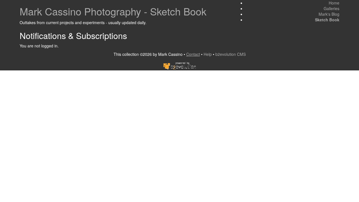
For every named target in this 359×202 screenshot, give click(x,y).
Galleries (331, 8)
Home (334, 3)
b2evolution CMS (230, 54)
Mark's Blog (329, 14)
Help (208, 54)
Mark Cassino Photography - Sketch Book (113, 11)
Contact (193, 54)
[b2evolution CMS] (179, 65)
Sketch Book (327, 19)
